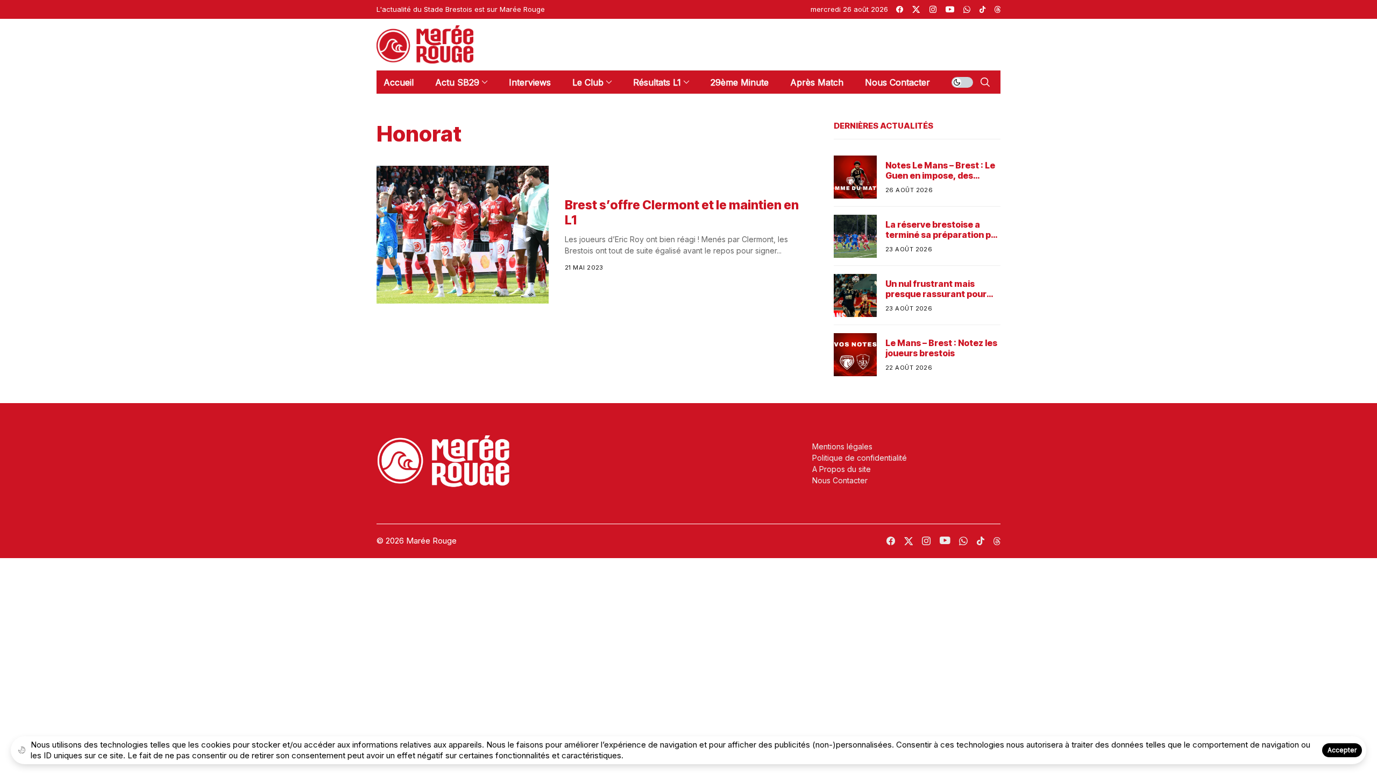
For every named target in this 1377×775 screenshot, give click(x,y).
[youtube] (950, 9)
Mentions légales (842, 446)
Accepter (1342, 750)
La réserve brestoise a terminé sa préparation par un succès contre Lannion (942, 230)
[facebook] (899, 9)
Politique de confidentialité (859, 457)
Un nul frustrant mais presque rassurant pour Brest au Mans (935, 289)
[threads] (997, 9)
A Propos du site (841, 469)
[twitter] (916, 9)
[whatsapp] (966, 9)
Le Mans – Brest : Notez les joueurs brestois (941, 348)
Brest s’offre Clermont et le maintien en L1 (682, 213)
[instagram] (932, 9)
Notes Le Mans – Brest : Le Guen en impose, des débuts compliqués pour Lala (940, 170)
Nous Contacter (840, 480)
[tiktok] (982, 9)
